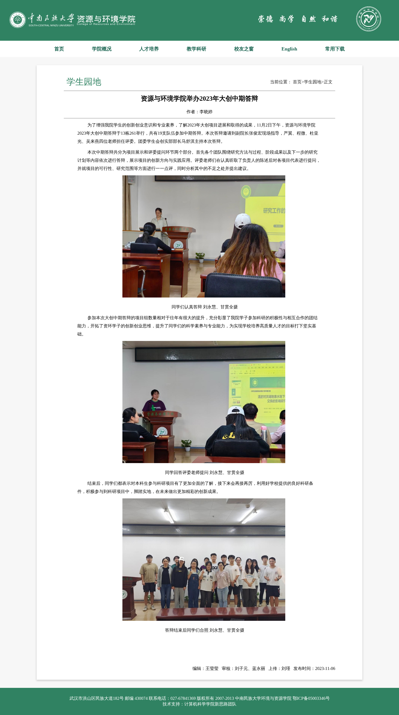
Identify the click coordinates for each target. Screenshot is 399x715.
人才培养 (149, 49)
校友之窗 (244, 49)
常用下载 (335, 49)
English (289, 49)
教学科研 (196, 49)
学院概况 (102, 49)
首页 (59, 49)
